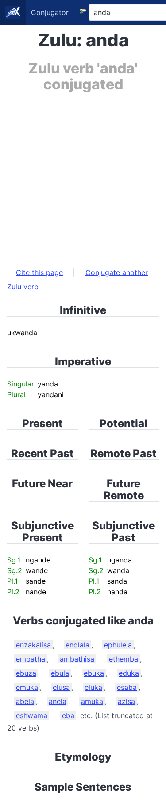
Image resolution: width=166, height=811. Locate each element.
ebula (60, 673)
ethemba (123, 658)
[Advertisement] (83, 175)
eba (68, 715)
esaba (127, 687)
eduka (129, 673)
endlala (77, 644)
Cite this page (39, 272)
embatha (30, 658)
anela (57, 701)
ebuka (94, 673)
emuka (27, 687)
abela (25, 701)
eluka (93, 687)
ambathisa (77, 658)
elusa (61, 687)
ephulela (118, 644)
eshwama (31, 715)
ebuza (26, 673)
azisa (126, 701)
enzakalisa (33, 644)
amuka (92, 701)
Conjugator (50, 12)
